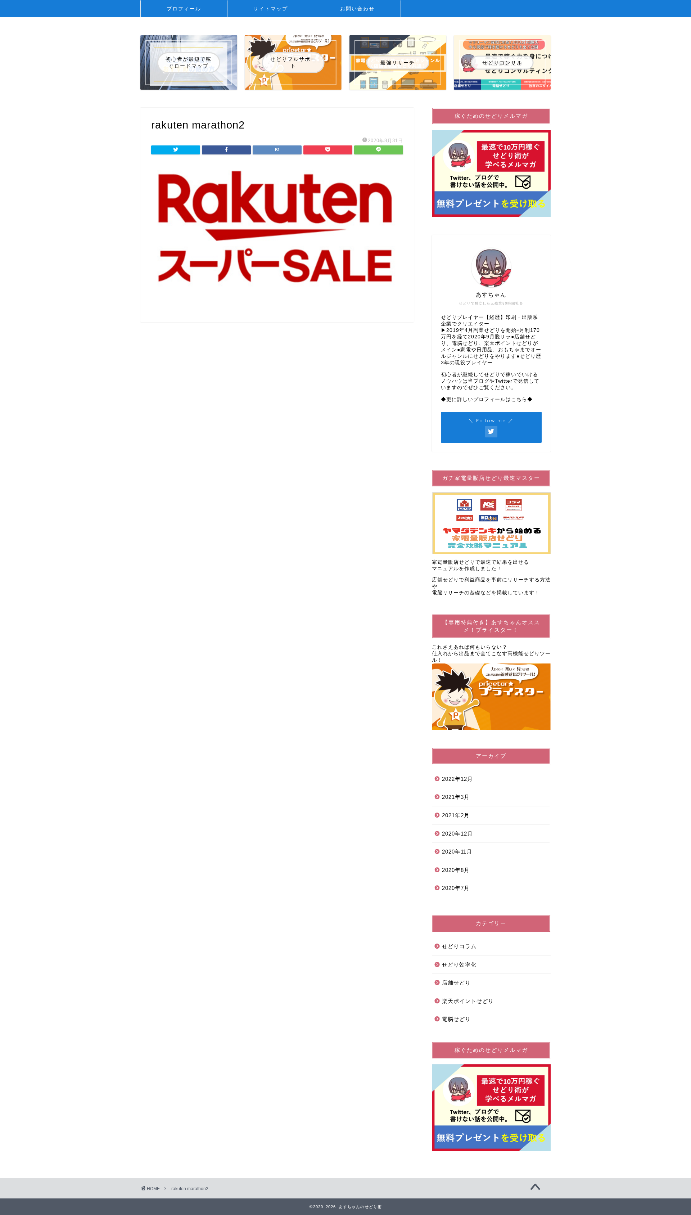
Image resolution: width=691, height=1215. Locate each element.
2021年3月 (456, 797)
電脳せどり (456, 1019)
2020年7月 (456, 888)
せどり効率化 (459, 965)
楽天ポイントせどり (468, 1001)
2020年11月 (457, 852)
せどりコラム (459, 946)
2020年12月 (457, 834)
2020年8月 (456, 870)
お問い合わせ (357, 8)
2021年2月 (456, 815)
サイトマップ (270, 8)
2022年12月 (457, 779)
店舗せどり (456, 983)
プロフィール (184, 8)
